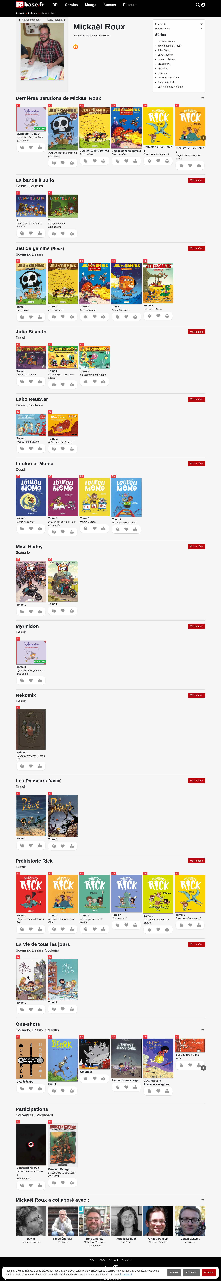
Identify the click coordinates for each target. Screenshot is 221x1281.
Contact (113, 1260)
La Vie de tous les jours (170, 87)
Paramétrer (191, 1272)
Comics (71, 5)
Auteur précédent (31, 19)
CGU (93, 1260)
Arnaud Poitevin (158, 1238)
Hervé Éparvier (62, 1238)
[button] (193, 5)
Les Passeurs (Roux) (169, 77)
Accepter (209, 1272)
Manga (90, 5)
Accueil (20, 13)
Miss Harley (164, 64)
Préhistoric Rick (166, 82)
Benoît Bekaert (190, 1238)
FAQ (102, 1260)
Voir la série (196, 180)
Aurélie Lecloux (126, 1238)
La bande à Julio (166, 41)
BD (55, 5)
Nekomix (162, 73)
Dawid (31, 1238)
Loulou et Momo (166, 59)
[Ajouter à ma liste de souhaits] (31, 147)
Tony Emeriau (94, 1238)
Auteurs (110, 5)
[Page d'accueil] (30, 5)
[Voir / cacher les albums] (203, 98)
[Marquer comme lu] (40, 147)
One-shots (160, 24)
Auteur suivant (54, 19)
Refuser (174, 1272)
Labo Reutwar (165, 55)
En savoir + (126, 1274)
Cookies (126, 1260)
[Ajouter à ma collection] (22, 147)
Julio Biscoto (164, 50)
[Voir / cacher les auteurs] (203, 1200)
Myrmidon (163, 68)
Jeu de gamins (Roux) (169, 45)
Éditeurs (129, 5)
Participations (162, 28)
